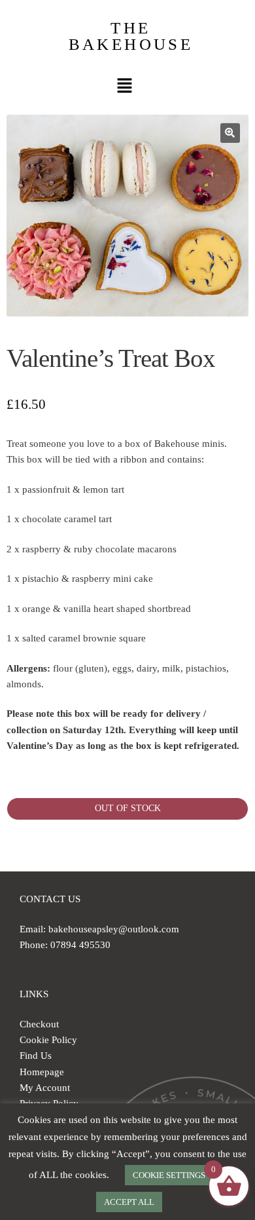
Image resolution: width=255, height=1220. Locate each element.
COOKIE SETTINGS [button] (169, 1175)
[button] (124, 86)
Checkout (39, 1024)
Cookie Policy (48, 1040)
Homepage (42, 1072)
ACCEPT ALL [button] (129, 1202)
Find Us (36, 1055)
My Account (45, 1087)
